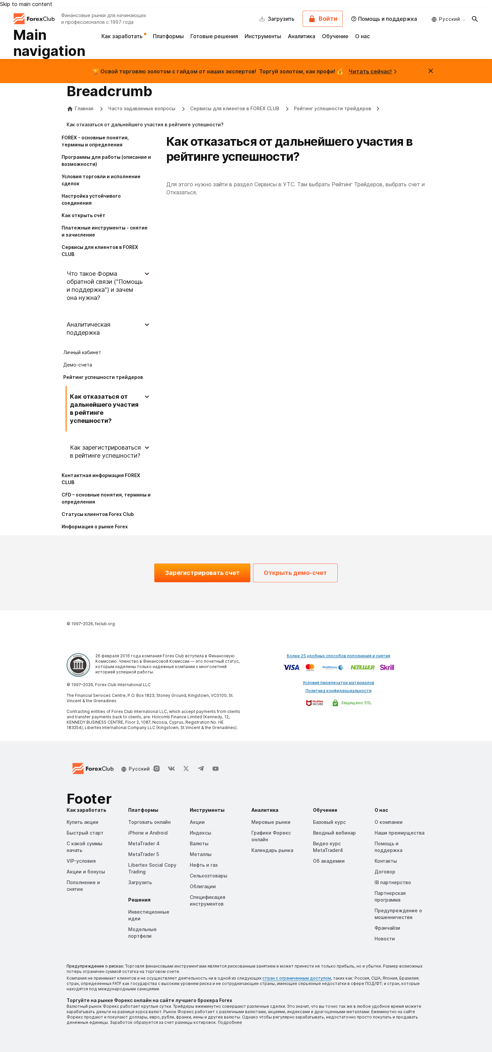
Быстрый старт (85, 833)
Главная (84, 108)
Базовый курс (329, 822)
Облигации (203, 886)
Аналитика (301, 36)
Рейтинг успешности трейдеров (332, 108)
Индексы (200, 833)
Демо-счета (77, 365)
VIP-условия (81, 861)
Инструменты (263, 36)
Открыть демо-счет (295, 572)
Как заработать (122, 36)
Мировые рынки (271, 822)
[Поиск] (475, 18)
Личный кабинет (82, 352)
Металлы (201, 854)
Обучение (335, 36)
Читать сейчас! (370, 71)
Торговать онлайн (149, 822)
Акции (197, 822)
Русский (449, 19)
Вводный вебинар (334, 833)
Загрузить (140, 882)
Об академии (329, 861)
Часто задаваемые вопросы (142, 108)
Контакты (386, 861)
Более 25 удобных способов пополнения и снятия (338, 655)
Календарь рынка (272, 850)
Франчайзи (387, 928)
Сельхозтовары (208, 875)
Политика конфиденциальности (339, 690)
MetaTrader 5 (143, 854)
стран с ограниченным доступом (296, 978)
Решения (139, 900)
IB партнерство (393, 882)
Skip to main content (26, 4)
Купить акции (82, 822)
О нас (362, 36)
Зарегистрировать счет (202, 572)
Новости (385, 938)
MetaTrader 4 (144, 843)
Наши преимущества (399, 833)
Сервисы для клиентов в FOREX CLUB (235, 108)
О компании (389, 822)
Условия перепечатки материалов (338, 682)
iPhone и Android (148, 833)
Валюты (199, 843)
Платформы (168, 36)
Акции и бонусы (86, 871)
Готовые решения (214, 36)
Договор (385, 871)
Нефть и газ (204, 865)
